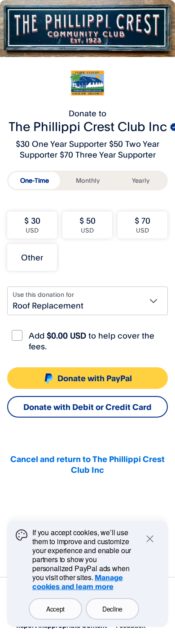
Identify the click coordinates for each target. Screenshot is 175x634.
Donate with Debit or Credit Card (87, 407)
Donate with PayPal (94, 378)
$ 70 (142, 225)
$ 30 (32, 225)
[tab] (34, 180)
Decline (112, 608)
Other (32, 257)
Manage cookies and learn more (77, 582)
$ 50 (87, 225)
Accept (55, 608)
